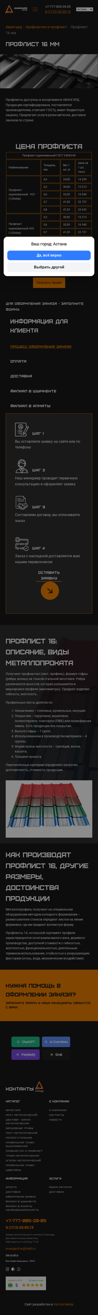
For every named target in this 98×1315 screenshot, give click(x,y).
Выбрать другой (49, 267)
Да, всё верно (49, 255)
